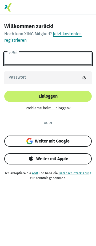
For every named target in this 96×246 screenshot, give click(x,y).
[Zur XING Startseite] (8, 7)
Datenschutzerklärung (75, 173)
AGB (35, 173)
